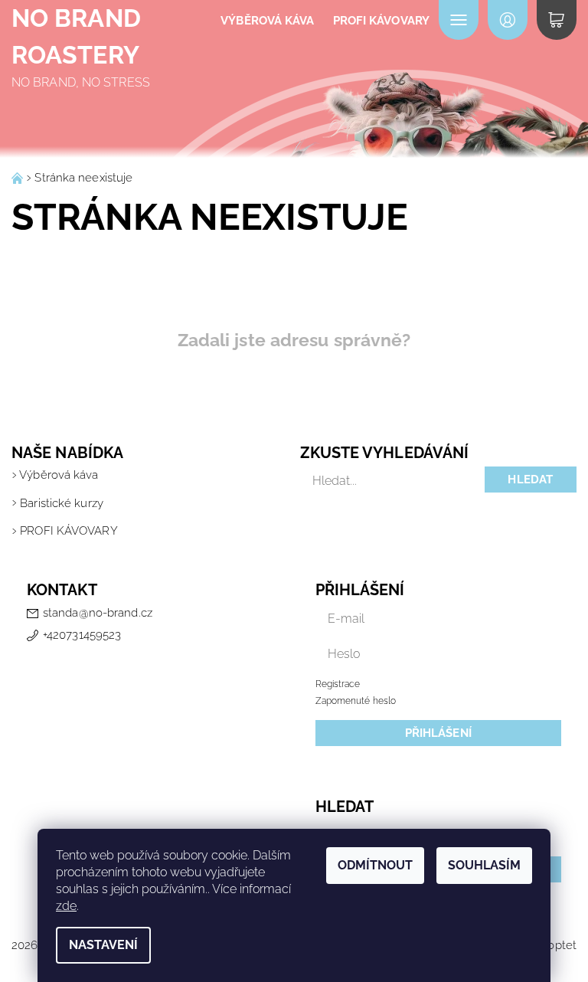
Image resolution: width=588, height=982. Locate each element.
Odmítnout (375, 865)
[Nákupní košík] (557, 20)
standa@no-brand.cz (97, 613)
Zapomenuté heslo (356, 701)
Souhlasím (484, 865)
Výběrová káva (267, 21)
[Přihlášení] (508, 20)
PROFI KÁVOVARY (381, 21)
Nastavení (103, 945)
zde (66, 906)
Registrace (338, 684)
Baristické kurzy (61, 503)
